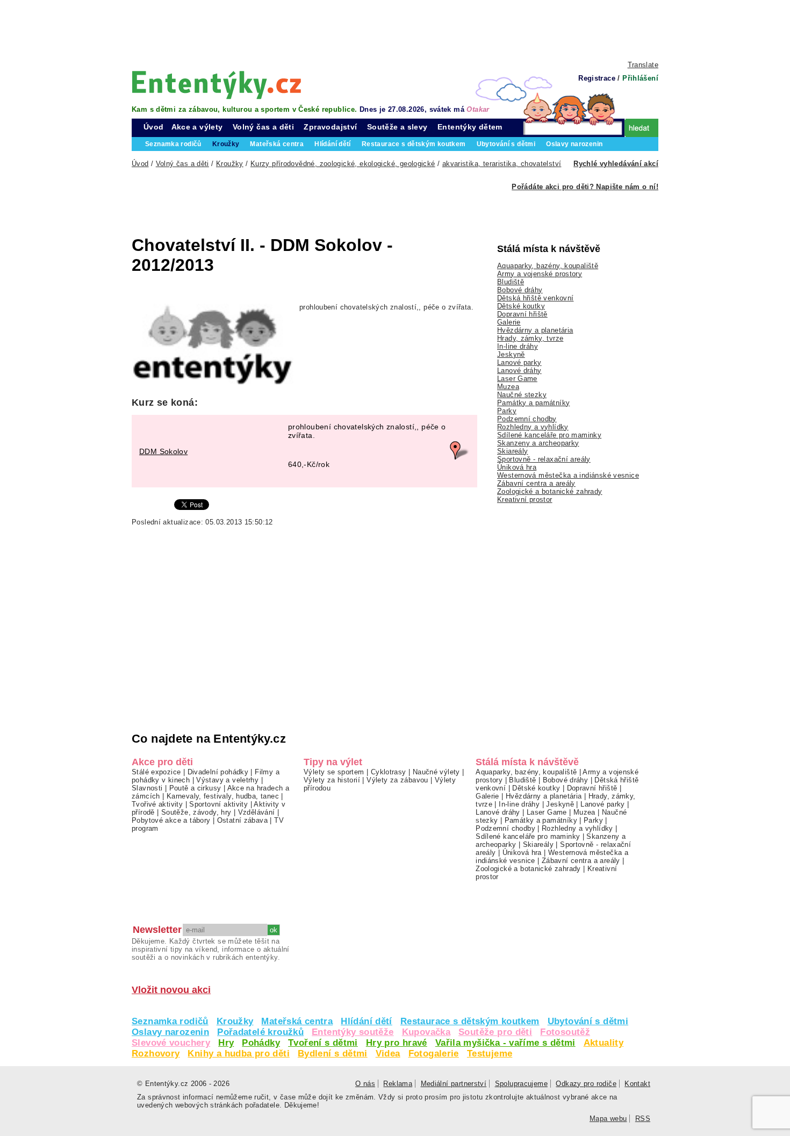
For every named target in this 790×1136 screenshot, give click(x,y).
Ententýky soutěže (353, 1032)
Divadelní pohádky (218, 772)
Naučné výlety (436, 772)
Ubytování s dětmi (588, 1021)
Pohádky (261, 1043)
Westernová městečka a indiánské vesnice (568, 475)
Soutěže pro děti (495, 1032)
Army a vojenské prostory (539, 274)
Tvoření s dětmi (323, 1043)
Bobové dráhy (520, 290)
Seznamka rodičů (170, 1021)
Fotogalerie (433, 1053)
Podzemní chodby (527, 419)
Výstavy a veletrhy (227, 780)
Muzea (508, 387)
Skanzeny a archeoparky (538, 443)
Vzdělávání (256, 812)
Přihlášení (640, 78)
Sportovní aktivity (218, 804)
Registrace (596, 78)
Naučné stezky (522, 395)
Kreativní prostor (524, 499)
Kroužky (235, 1021)
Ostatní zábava (242, 820)
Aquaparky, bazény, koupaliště (547, 266)
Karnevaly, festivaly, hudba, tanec (223, 796)
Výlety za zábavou (397, 780)
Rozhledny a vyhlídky (533, 427)
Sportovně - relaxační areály (544, 459)
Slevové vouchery (171, 1043)
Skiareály (512, 451)
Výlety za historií (332, 780)
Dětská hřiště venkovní (535, 298)
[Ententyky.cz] (216, 84)
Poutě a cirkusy (195, 788)
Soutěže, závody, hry (196, 812)
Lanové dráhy (519, 370)
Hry (226, 1043)
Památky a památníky (533, 403)
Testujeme (489, 1053)
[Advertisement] (395, 29)
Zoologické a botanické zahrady (549, 491)
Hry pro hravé (396, 1043)
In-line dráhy (517, 346)
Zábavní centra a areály (536, 483)
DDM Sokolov (163, 451)
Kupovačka (426, 1032)
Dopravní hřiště (522, 314)
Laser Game (517, 379)
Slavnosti (147, 788)
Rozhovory (155, 1053)
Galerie (509, 322)
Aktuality (603, 1043)
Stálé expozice (156, 772)
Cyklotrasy (388, 772)
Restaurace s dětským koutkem (470, 1021)
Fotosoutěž (565, 1032)
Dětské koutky (521, 306)
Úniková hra (516, 467)
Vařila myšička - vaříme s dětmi (505, 1043)
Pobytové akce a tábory (171, 820)
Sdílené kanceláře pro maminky (549, 435)
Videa (388, 1053)
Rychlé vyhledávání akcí (615, 164)
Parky (506, 411)
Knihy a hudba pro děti (238, 1053)
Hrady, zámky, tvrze (530, 338)
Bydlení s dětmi (333, 1053)
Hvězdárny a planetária (535, 330)
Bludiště (510, 282)
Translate (643, 65)
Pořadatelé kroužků (260, 1032)
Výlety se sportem (334, 772)
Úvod (153, 127)
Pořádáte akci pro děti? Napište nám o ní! (585, 187)
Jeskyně (511, 354)
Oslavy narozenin (170, 1032)
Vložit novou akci (171, 989)
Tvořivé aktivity (157, 804)
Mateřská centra (297, 1021)
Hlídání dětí (366, 1021)
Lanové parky (519, 362)
